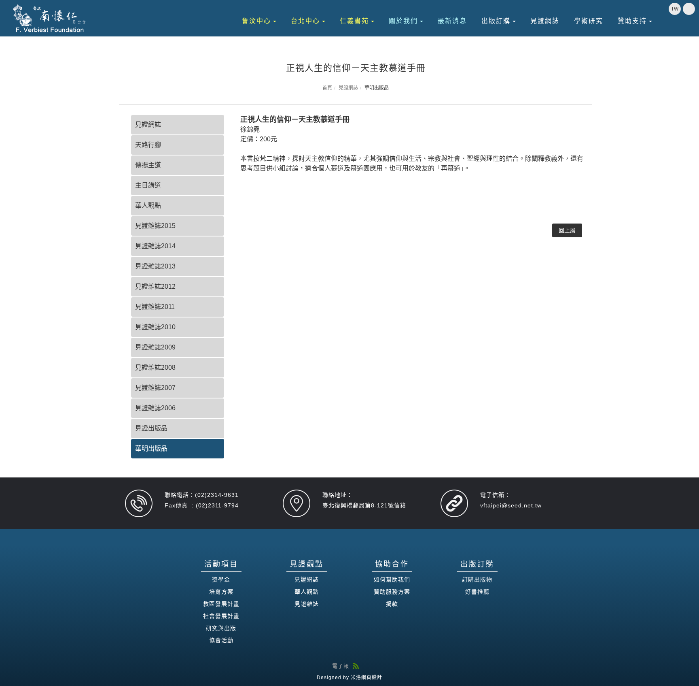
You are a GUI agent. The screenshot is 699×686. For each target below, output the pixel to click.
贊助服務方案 (392, 591)
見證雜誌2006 (155, 408)
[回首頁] (49, 18)
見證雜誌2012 (155, 286)
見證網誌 (544, 20)
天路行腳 (148, 144)
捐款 (392, 604)
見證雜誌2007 (155, 387)
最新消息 (452, 20)
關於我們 (403, 20)
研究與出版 (221, 628)
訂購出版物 (477, 579)
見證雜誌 (306, 604)
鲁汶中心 (256, 20)
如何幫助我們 (392, 579)
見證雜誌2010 (155, 327)
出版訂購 (495, 20)
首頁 (327, 88)
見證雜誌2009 (155, 347)
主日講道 (148, 185)
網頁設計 (371, 677)
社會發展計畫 (221, 616)
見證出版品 (151, 428)
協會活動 (221, 640)
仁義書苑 (354, 20)
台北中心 (305, 20)
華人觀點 (148, 205)
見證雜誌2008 (155, 367)
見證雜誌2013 (155, 266)
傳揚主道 (148, 165)
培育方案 (221, 591)
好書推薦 (477, 591)
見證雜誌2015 (155, 225)
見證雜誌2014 (155, 246)
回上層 (567, 230)
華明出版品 (151, 448)
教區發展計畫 (221, 604)
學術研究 (588, 20)
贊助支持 (632, 20)
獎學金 (221, 579)
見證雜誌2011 (155, 306)
